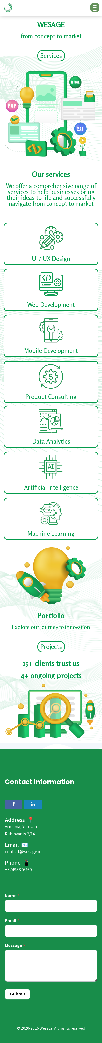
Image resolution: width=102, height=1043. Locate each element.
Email (12, 920)
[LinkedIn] (33, 804)
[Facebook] (13, 804)
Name (12, 895)
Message (15, 945)
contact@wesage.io (23, 851)
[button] (51, 55)
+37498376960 (18, 869)
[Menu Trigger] (94, 7)
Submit (17, 994)
